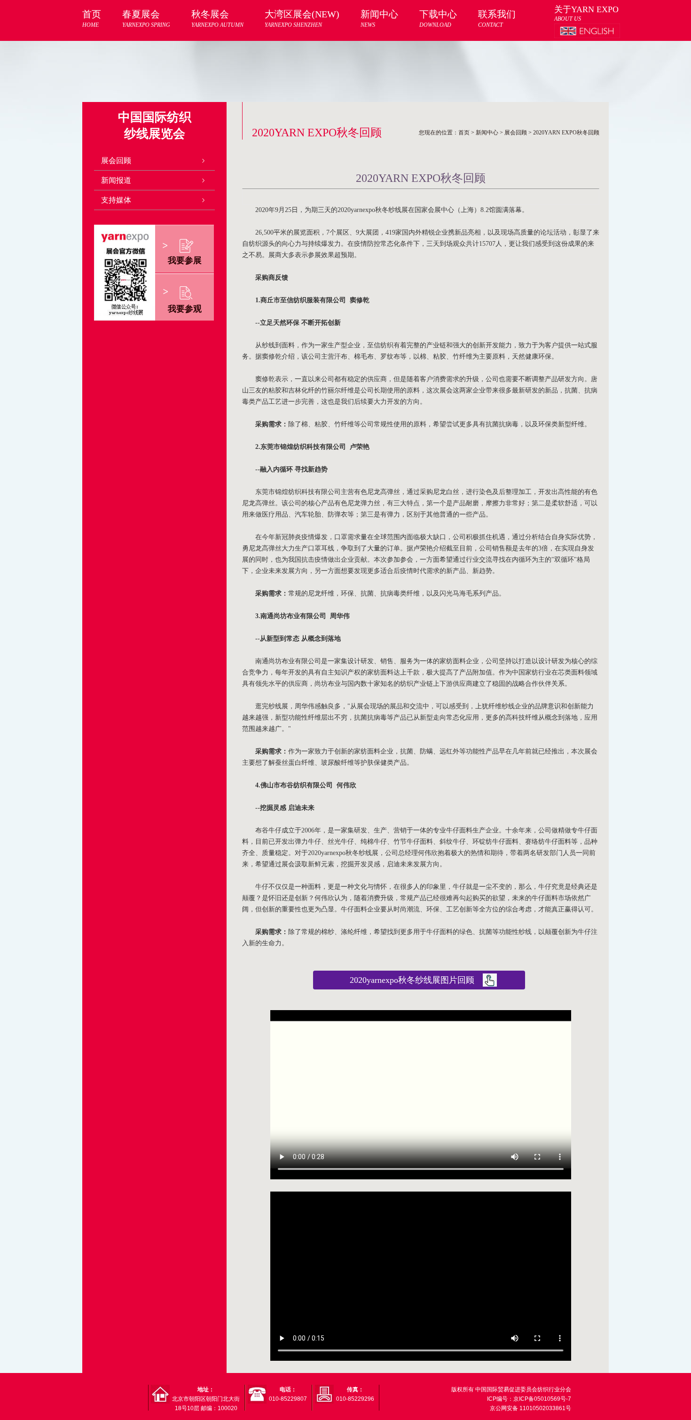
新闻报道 (116, 180)
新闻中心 (379, 18)
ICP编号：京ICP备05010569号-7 (529, 1399)
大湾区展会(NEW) (302, 18)
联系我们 (497, 18)
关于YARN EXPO (586, 9)
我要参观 (185, 309)
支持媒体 (116, 200)
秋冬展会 (217, 18)
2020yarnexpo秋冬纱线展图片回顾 (412, 980)
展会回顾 (116, 161)
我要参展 (185, 260)
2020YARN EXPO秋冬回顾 (566, 132)
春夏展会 (146, 18)
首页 (91, 18)
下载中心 (438, 18)
